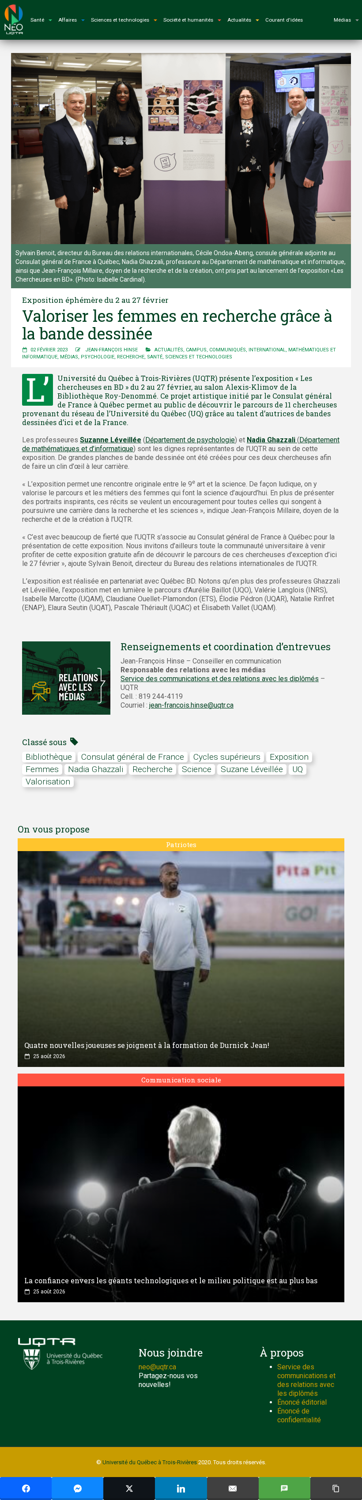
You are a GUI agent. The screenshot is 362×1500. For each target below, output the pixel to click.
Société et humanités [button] (188, 20)
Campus (196, 350)
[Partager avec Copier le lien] (336, 1488)
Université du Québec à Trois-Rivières (149, 1462)
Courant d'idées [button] (284, 20)
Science (196, 769)
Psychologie (97, 357)
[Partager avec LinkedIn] (181, 1488)
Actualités (169, 350)
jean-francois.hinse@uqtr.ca (191, 705)
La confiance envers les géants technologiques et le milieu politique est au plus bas (170, 1280)
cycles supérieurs (226, 757)
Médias (69, 357)
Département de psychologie (190, 440)
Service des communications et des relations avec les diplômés (220, 679)
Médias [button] (342, 20)
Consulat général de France (132, 757)
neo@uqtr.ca (157, 1367)
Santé (154, 357)
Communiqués (227, 350)
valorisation (48, 781)
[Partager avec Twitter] (129, 1488)
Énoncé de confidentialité (299, 1415)
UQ (297, 769)
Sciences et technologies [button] (120, 20)
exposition (289, 757)
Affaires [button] (67, 20)
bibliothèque (49, 757)
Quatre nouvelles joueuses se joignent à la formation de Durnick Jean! (146, 1045)
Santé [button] (37, 20)
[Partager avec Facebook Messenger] (77, 1488)
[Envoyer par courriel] (233, 1488)
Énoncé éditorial (302, 1402)
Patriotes (181, 844)
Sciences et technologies (198, 357)
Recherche (130, 357)
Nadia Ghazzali (95, 769)
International (267, 350)
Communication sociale (181, 1079)
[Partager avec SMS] (284, 1488)
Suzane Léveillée (252, 769)
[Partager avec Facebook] (26, 1488)
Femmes (42, 769)
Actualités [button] (239, 20)
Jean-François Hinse (111, 350)
